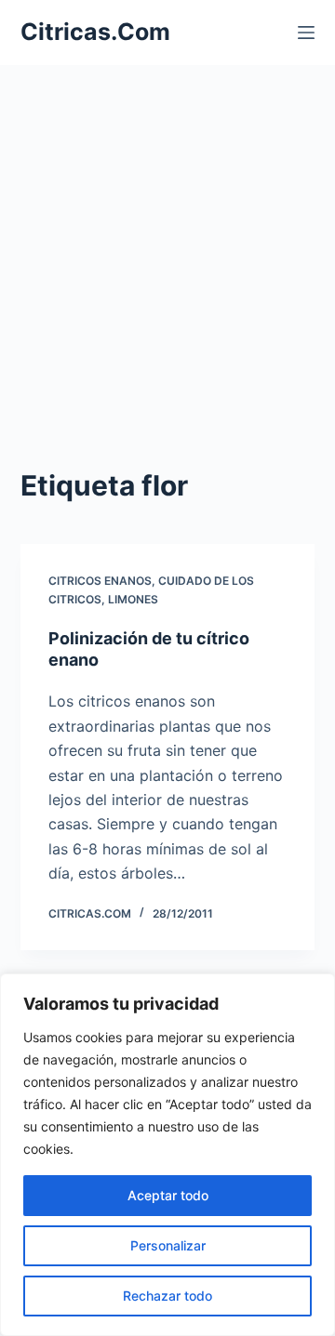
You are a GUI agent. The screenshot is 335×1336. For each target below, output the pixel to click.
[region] (167, 1154)
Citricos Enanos (100, 581)
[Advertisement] (167, 241)
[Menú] (306, 32)
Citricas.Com (95, 32)
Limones (133, 599)
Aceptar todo (167, 1195)
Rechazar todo (167, 1295)
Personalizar (168, 1245)
